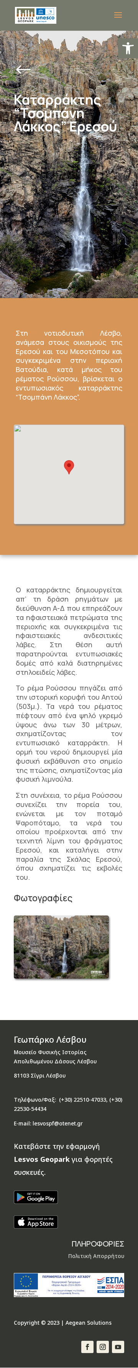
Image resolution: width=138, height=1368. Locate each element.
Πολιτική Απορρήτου (96, 1256)
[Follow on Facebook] (87, 1347)
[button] (128, 48)
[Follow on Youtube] (118, 1347)
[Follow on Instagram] (103, 1347)
